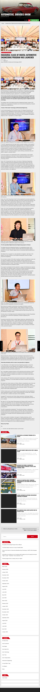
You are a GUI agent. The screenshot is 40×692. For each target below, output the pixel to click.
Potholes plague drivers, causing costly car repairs (12, 558)
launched (19, 428)
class (7, 428)
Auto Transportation (6, 657)
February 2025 (5, 603)
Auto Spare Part (5, 649)
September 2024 (5, 617)
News (3, 669)
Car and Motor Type (6, 663)
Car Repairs (4, 666)
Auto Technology (5, 652)
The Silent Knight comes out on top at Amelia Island (27, 450)
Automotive (4, 428)
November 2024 (5, 611)
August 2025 (4, 586)
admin (21, 443)
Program (22, 428)
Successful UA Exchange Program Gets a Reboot (26, 435)
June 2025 (4, 592)
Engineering (12, 428)
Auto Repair (4, 646)
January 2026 (5, 572)
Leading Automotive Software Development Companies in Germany (27, 495)
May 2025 (4, 594)
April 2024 (4, 629)
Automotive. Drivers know (16, 14)
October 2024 (5, 614)
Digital (9, 428)
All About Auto (5, 640)
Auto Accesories (5, 643)
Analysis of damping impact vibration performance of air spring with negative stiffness (26, 481)
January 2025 (5, 606)
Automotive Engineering (6, 52)
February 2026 (5, 569)
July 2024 (4, 623)
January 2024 (5, 631)
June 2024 (4, 626)
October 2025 (5, 580)
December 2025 (5, 575)
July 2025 (4, 589)
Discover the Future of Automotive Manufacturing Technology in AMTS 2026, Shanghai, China (26, 466)
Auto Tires (4, 654)
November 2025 (5, 577)
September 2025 (5, 583)
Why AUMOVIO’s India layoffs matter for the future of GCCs (27, 510)
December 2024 (5, 609)
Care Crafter (4, 677)
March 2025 (4, 600)
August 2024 (4, 620)
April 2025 (4, 597)
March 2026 (4, 566)
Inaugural (16, 428)
